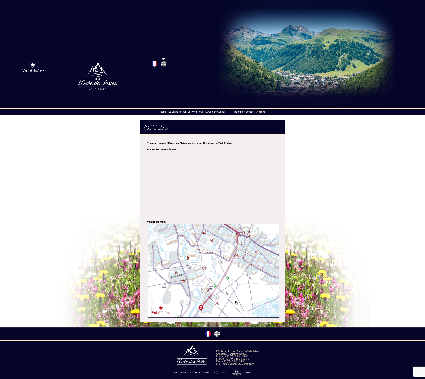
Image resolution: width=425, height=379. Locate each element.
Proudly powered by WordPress (21, 377)
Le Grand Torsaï (177, 111)
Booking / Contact (244, 111)
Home (163, 111)
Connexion (248, 372)
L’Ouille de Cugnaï (215, 111)
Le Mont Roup (195, 111)
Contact (175, 372)
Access (260, 111)
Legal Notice (185, 372)
